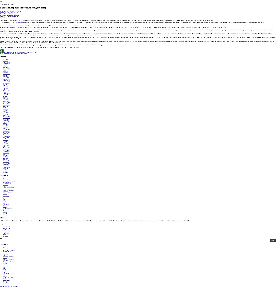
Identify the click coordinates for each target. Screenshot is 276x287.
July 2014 (5, 65)
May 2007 (5, 141)
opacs (4, 198)
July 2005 (5, 169)
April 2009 (5, 111)
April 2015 (5, 61)
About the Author (7, 227)
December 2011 (6, 79)
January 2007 (6, 146)
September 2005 (6, 167)
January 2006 (6, 162)
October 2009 (6, 103)
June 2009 (5, 109)
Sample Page (6, 233)
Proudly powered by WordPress (10, 286)
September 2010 (6, 93)
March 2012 (5, 76)
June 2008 (5, 124)
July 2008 (5, 123)
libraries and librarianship (19, 52)
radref (4, 201)
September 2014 (6, 63)
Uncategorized (6, 210)
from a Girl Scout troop (246, 33)
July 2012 (5, 75)
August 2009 (6, 106)
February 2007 (6, 145)
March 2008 (5, 128)
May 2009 (5, 110)
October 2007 (6, 134)
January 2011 (6, 89)
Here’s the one (173, 33)
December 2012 (6, 74)
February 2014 (6, 68)
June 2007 (5, 140)
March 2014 (5, 67)
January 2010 (6, 101)
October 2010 (6, 92)
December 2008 (6, 116)
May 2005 (5, 172)
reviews (4, 203)
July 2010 (5, 96)
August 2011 (6, 83)
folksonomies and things (8, 187)
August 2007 (6, 137)
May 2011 (5, 85)
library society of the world (9, 192)
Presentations (6, 230)
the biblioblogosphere (8, 208)
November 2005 (6, 164)
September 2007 (6, 136)
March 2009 (5, 112)
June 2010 (5, 97)
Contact (4, 229)
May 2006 (5, 156)
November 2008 (6, 118)
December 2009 (6, 102)
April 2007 (5, 142)
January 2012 (6, 77)
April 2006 (5, 158)
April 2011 (5, 87)
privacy (4, 200)
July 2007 (5, 138)
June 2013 (5, 71)
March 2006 (5, 159)
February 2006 (6, 160)
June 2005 (5, 171)
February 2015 (6, 62)
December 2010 (6, 90)
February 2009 (6, 114)
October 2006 (6, 150)
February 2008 (6, 129)
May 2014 (5, 66)
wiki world (5, 213)
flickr (4, 186)
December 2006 (6, 147)
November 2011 (6, 80)
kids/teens (5, 188)
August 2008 (6, 121)
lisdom (1, 1)
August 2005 (6, 168)
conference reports (7, 183)
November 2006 (6, 149)
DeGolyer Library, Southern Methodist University (10, 17)
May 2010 (5, 98)
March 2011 (5, 88)
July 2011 (5, 84)
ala (3, 178)
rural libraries (6, 204)
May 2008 (5, 125)
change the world (7, 182)
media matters (6, 196)
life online (5, 194)
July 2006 (5, 154)
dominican (5, 185)
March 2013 (5, 72)
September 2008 (6, 120)
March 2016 (5, 59)
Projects (4, 232)
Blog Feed (5, 236)
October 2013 (6, 70)
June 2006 (5, 155)
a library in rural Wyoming (18, 22)
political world (29, 52)
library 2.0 (5, 191)
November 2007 (6, 133)
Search (1, 238)
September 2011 (6, 81)
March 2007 (5, 144)
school (4, 205)
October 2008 (6, 119)
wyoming (35, 52)
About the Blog (6, 228)
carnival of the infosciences (9, 181)
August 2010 (6, 94)
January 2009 (6, 115)
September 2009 (6, 105)
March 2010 (5, 99)
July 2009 (5, 107)
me (3, 195)
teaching (5, 207)
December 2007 (6, 132)
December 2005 (6, 163)
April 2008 (5, 127)
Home (4, 234)
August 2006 (6, 153)
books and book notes (8, 179)
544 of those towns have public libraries (127, 33)
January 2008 (6, 131)
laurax (5, 52)
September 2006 (6, 151)
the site (4, 209)
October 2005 (6, 166)
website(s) (5, 212)
